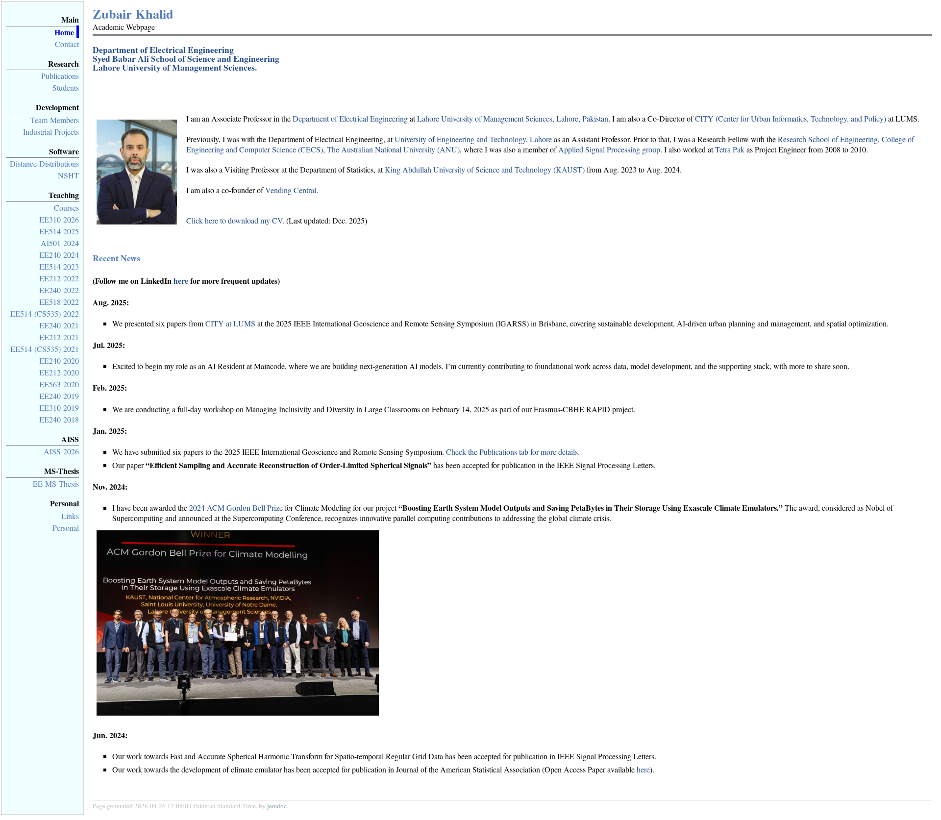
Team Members (54, 120)
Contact (67, 44)
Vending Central (290, 190)
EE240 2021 (59, 325)
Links (70, 516)
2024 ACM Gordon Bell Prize (236, 507)
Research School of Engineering (828, 139)
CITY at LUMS (230, 323)
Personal (65, 527)
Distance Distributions (44, 163)
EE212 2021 (59, 337)
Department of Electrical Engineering (163, 49)
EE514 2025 (59, 231)
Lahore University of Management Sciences (174, 67)
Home (64, 32)
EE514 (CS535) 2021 (44, 349)
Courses (66, 207)
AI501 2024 (60, 243)
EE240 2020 (59, 360)
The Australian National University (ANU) (393, 149)
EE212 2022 (59, 278)
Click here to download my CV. (235, 220)
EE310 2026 (59, 219)
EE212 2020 (59, 372)
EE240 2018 (59, 419)
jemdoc (277, 805)
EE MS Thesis (56, 483)
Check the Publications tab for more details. (513, 452)
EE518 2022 (59, 302)
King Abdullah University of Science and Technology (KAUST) (485, 169)
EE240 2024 (59, 254)
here (180, 280)
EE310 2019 (59, 407)
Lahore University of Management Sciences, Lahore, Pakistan (512, 118)
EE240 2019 (59, 396)
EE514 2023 (59, 266)
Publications (60, 76)
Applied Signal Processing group (609, 149)
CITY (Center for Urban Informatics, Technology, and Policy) (790, 118)
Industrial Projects (51, 131)
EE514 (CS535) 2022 (44, 313)
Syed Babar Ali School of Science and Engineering (186, 58)
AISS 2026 (61, 451)
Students (65, 87)
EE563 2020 (59, 384)
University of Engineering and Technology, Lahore (473, 139)
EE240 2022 (59, 290)
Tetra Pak (729, 149)
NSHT (68, 175)
